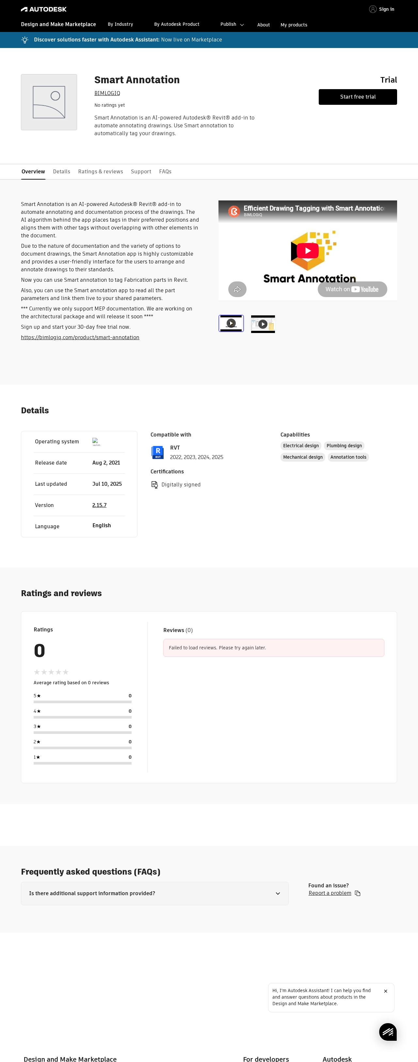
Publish (228, 24)
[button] (154, 893)
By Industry (120, 24)
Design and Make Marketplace (58, 24)
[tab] (232, 328)
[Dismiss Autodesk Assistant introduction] (385, 991)
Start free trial (358, 97)
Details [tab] (61, 171)
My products (294, 25)
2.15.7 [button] (99, 505)
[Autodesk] (44, 9)
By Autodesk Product (177, 24)
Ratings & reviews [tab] (100, 171)
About (263, 25)
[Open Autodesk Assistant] (388, 1032)
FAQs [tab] (165, 171)
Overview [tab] (33, 171)
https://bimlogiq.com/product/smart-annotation (80, 337)
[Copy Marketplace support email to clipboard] (357, 893)
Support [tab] (141, 171)
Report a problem (330, 893)
